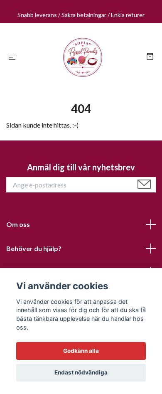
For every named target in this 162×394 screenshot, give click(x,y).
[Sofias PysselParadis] (83, 57)
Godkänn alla (81, 350)
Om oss (18, 224)
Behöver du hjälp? (33, 248)
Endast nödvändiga (81, 372)
